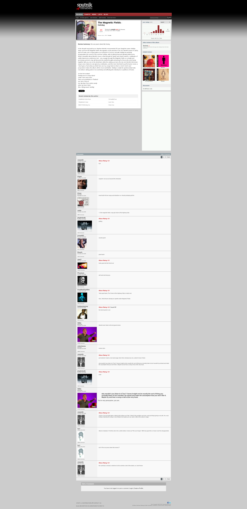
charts (87, 14)
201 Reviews (122, 29)
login (77, 17)
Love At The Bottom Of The (149, 67)
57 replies (118, 30)
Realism (163, 81)
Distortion (163, 67)
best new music (111, 17)
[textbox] (158, 18)
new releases (93, 17)
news (94, 14)
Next (168, 157)
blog (106, 14)
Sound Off (113, 307)
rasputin (113, 29)
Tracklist (109, 35)
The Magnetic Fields (109, 22)
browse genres (84, 17)
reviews (79, 14)
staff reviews (102, 17)
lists (100, 14)
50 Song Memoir (149, 81)
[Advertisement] (156, 122)
